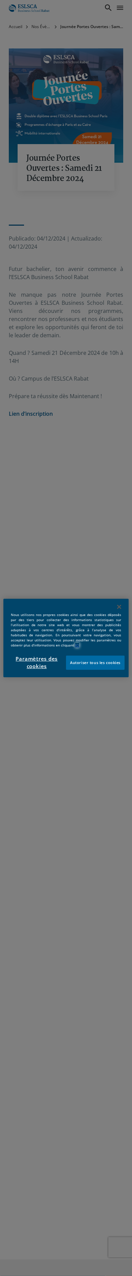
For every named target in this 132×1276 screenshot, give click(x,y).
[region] (66, 638)
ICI (77, 645)
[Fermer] (119, 606)
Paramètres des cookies (37, 662)
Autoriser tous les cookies (95, 662)
